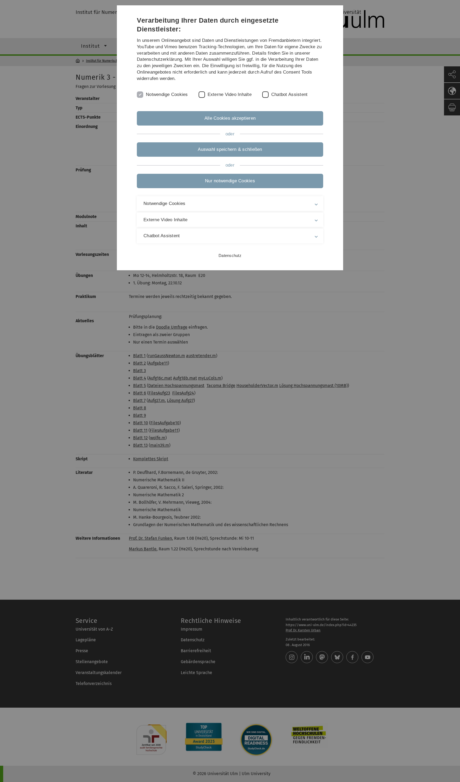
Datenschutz (230, 255)
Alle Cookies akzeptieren (230, 118)
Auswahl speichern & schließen (230, 149)
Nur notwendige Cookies (230, 180)
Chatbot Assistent (289, 94)
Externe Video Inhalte (230, 94)
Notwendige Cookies (167, 94)
